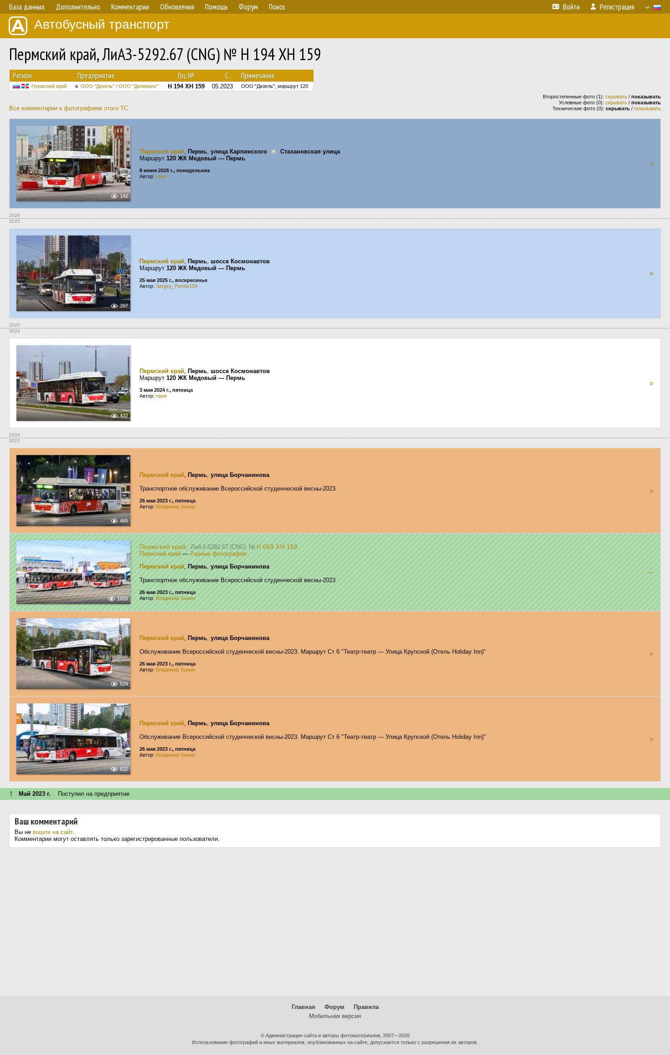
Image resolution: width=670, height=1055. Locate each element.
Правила (366, 1007)
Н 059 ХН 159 (277, 546)
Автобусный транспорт (102, 24)
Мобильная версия (335, 1016)
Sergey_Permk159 (176, 286)
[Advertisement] (335, 925)
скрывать (616, 96)
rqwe (161, 176)
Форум (335, 1007)
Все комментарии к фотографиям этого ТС (68, 108)
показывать (647, 108)
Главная (303, 1007)
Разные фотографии (218, 553)
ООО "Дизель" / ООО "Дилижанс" (120, 86)
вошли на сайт (52, 832)
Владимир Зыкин (175, 506)
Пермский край (49, 86)
